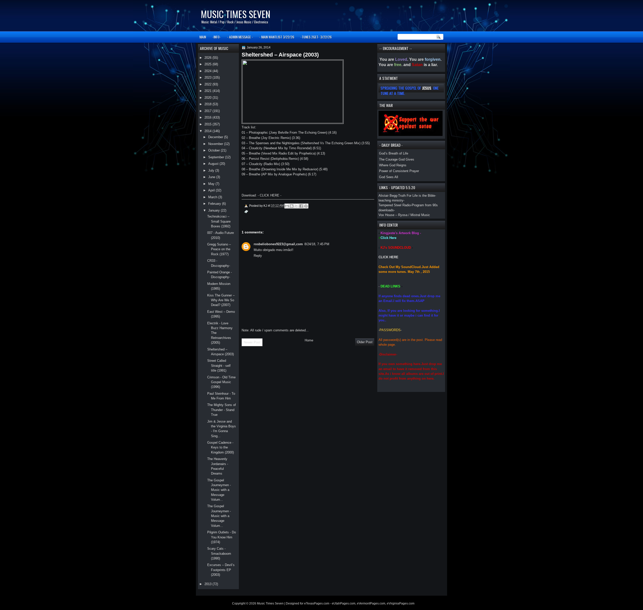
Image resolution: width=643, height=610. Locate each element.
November (216, 144)
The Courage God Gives (396, 159)
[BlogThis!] (291, 206)
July (211, 170)
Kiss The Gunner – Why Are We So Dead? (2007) (221, 300)
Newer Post (252, 342)
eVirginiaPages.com (400, 603)
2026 (208, 58)
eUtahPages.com (343, 603)
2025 (208, 64)
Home (309, 340)
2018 (208, 104)
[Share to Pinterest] (305, 206)
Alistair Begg (388, 195)
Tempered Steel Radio (395, 205)
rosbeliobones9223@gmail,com (278, 244)
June (212, 177)
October (214, 150)
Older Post (364, 342)
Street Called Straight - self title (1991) (219, 365)
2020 (208, 97)
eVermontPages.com (371, 603)
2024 (208, 71)
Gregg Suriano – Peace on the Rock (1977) (219, 249)
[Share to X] (296, 206)
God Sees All (388, 177)
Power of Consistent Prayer (399, 171)
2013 (208, 584)
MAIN (202, 36)
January (214, 210)
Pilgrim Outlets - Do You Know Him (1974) (221, 537)
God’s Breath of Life (393, 153)
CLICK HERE (388, 257)
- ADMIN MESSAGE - (240, 36)
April (212, 190)
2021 (208, 91)
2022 (208, 84)
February (215, 204)
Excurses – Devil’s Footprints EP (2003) (221, 570)
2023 (208, 77)
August (214, 164)
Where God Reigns (392, 165)
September (216, 157)
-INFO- (216, 36)
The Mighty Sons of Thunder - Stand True (221, 410)
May (212, 184)
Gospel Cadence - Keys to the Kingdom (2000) (220, 447)
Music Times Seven (235, 14)
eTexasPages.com (316, 603)
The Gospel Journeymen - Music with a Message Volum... (219, 489)
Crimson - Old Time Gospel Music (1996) (221, 382)
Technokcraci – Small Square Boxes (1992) (219, 221)
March (213, 197)
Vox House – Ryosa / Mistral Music (404, 215)
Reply (258, 256)
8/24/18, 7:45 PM (316, 244)
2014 (208, 131)
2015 (208, 124)
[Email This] (286, 206)
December (216, 137)
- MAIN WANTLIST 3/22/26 (276, 36)
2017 (208, 111)
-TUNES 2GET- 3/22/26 (316, 36)
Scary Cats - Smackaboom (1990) (219, 553)
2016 (208, 117)
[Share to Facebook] (301, 206)
